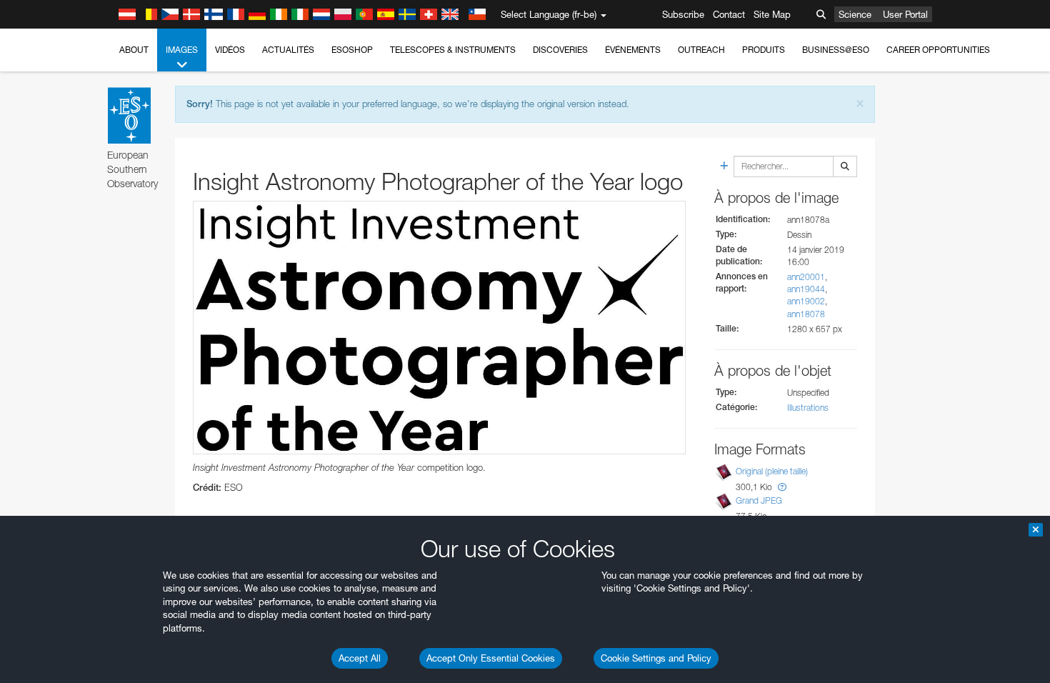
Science (855, 14)
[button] (782, 487)
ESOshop (352, 49)
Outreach (701, 49)
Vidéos (230, 49)
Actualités (288, 49)
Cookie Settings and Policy (656, 658)
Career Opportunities (938, 49)
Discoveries (560, 49)
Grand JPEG (759, 500)
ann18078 (806, 314)
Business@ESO (835, 49)
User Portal (905, 14)
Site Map (772, 14)
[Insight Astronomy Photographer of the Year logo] (439, 327)
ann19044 (806, 289)
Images (182, 49)
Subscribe (683, 14)
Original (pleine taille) (772, 471)
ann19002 (806, 301)
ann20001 (806, 276)
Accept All (360, 658)
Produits (763, 49)
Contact (729, 14)
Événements (633, 49)
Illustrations (808, 407)
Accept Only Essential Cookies (490, 658)
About (134, 49)
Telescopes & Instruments (453, 49)
